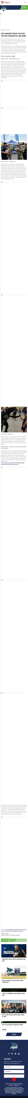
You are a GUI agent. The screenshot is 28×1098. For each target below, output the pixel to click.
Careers (11, 1085)
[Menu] (24, 7)
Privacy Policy (8, 1083)
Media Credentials (17, 1083)
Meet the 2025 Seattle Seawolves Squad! (12, 1025)
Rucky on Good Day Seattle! (8, 56)
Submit (14, 1079)
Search (14, 1034)
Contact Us (16, 1085)
